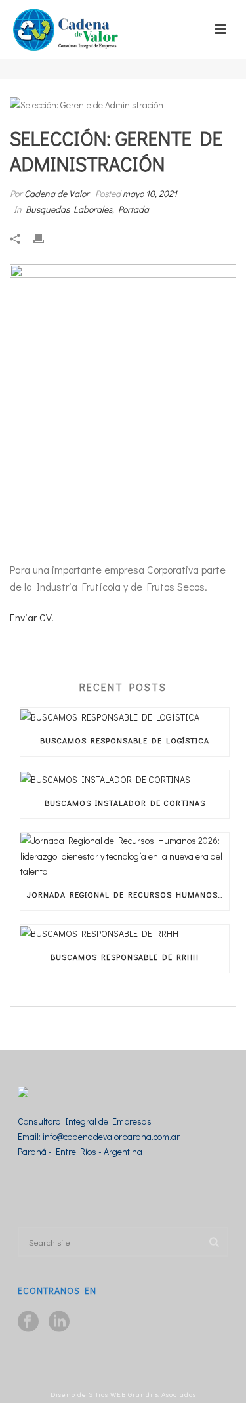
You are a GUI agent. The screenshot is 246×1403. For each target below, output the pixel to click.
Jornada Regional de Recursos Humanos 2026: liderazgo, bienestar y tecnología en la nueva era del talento (128, 894)
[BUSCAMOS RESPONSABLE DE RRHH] (124, 933)
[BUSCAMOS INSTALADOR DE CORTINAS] (124, 778)
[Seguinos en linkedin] (59, 1322)
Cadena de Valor (56, 193)
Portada (133, 209)
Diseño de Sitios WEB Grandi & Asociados (123, 1394)
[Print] (45, 237)
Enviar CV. (33, 617)
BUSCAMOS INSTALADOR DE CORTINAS (125, 802)
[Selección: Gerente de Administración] (123, 104)
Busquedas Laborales (69, 209)
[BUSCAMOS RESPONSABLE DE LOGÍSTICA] (124, 716)
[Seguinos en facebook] (28, 1322)
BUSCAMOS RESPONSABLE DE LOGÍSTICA (124, 740)
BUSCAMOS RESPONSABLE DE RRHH (125, 957)
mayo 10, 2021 (150, 193)
